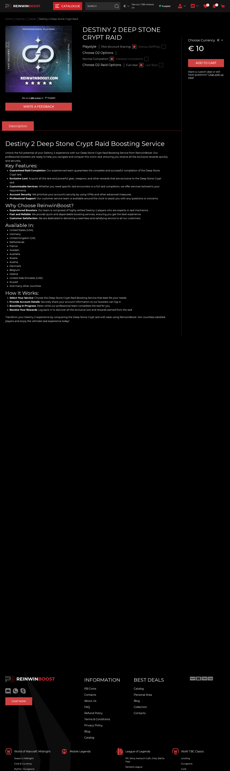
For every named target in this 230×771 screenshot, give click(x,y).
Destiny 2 (21, 19)
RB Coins (90, 688)
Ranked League (133, 767)
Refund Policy (93, 713)
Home (9, 19)
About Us (90, 700)
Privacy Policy (93, 725)
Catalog (89, 737)
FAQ (87, 707)
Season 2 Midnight (24, 758)
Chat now (19, 701)
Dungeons (186, 763)
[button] (214, 6)
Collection (140, 707)
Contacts (90, 694)
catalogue (70, 6)
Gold (183, 769)
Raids (32, 19)
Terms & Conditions (97, 719)
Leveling (185, 758)
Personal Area (143, 694)
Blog (87, 731)
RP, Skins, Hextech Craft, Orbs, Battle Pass (145, 760)
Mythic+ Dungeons (24, 769)
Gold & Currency (23, 763)
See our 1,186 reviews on (143, 6)
